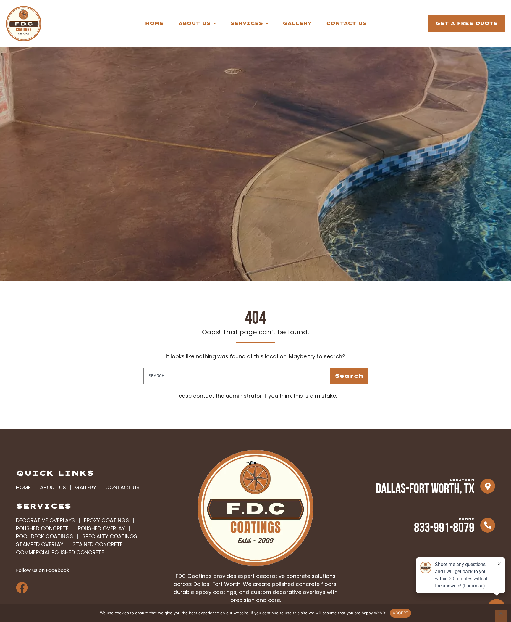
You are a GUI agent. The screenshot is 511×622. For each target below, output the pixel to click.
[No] (501, 616)
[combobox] (235, 376)
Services (246, 23)
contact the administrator (227, 395)
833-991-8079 (444, 528)
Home (154, 23)
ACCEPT (400, 612)
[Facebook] (22, 588)
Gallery (297, 23)
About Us (194, 23)
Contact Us (346, 23)
